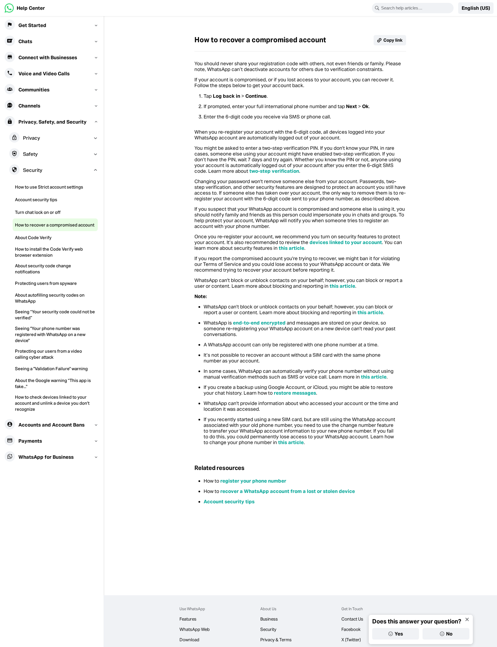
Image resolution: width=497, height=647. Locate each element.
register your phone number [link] (253, 481)
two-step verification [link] (274, 171)
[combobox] (416, 8)
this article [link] (291, 248)
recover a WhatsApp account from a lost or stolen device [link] (287, 491)
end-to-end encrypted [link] (259, 323)
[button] (476, 8)
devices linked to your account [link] (345, 242)
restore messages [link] (295, 393)
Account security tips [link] (229, 501)
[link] (25, 8)
